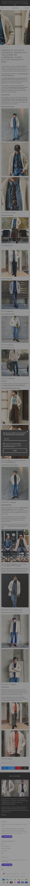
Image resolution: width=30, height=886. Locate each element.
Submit (15, 450)
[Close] (27, 431)
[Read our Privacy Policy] (26, 446)
